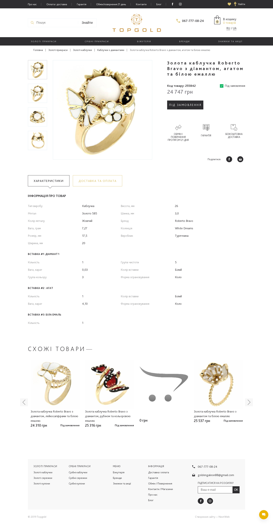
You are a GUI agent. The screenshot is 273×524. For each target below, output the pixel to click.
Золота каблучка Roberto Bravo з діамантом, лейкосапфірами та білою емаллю (54, 416)
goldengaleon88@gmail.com (216, 475)
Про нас (32, 4)
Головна (38, 50)
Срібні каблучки (78, 472)
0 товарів (229, 23)
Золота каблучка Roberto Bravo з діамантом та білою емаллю (215, 414)
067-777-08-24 (193, 21)
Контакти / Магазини (160, 489)
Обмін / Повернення (160, 483)
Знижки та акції (122, 483)
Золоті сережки (42, 478)
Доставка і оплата (158, 472)
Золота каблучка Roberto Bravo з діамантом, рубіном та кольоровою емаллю (108, 416)
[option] (102, 109)
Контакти (141, 4)
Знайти (87, 23)
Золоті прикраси (58, 50)
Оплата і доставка (56, 4)
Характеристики (49, 181)
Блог (158, 4)
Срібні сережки (78, 478)
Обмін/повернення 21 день (111, 4)
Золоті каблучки (82, 50)
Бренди (117, 478)
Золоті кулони (41, 483)
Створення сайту (205, 516)
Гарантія (81, 4)
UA (234, 28)
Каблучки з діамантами (110, 50)
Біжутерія (118, 472)
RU (228, 28)
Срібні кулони (77, 483)
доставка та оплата (98, 181)
